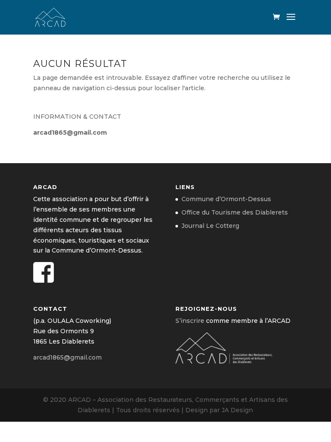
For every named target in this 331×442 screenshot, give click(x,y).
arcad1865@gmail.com (70, 132)
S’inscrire (189, 321)
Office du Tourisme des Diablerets (234, 212)
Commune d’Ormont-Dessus (226, 199)
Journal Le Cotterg (210, 226)
